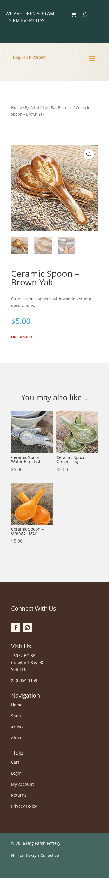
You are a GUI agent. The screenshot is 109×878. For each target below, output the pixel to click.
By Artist (32, 107)
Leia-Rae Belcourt (58, 107)
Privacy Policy (24, 806)
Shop (16, 716)
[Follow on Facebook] (15, 627)
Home (16, 107)
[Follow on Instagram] (27, 627)
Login (16, 773)
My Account (22, 784)
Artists (17, 727)
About (17, 737)
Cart (15, 762)
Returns (18, 795)
